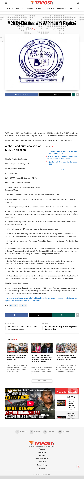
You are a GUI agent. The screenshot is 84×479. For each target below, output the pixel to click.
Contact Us (42, 452)
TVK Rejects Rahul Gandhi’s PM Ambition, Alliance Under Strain (63, 152)
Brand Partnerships (42, 459)
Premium (10, 9)
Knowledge (61, 9)
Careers (42, 455)
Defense (39, 9)
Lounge (78, 9)
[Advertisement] (42, 114)
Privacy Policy (42, 465)
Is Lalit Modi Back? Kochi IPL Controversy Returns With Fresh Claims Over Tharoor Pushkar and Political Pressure (41, 358)
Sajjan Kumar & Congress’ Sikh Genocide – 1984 (62, 163)
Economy (29, 9)
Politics (19, 9)
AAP (11, 305)
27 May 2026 (60, 362)
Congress (23, 305)
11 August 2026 (12, 362)
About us (42, 449)
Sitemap (42, 468)
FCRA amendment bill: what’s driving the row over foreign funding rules (16, 357)
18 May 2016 (44, 29)
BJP (16, 305)
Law (70, 9)
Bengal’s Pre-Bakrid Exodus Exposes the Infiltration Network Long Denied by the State (66, 357)
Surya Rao (35, 29)
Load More (62, 170)
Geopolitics (49, 9)
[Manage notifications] (78, 466)
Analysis (52, 29)
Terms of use (42, 462)
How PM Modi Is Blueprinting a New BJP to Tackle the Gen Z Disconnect (62, 158)
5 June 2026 (35, 364)
